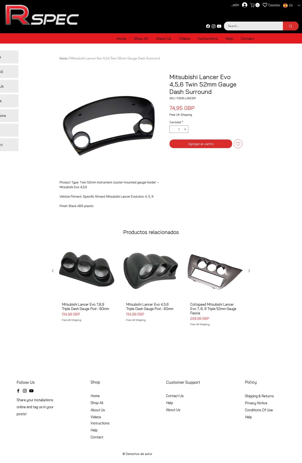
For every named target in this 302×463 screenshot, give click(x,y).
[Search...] (291, 26)
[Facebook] (208, 26)
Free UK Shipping (180, 114)
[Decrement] (172, 129)
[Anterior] (52, 270)
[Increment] (185, 129)
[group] (151, 286)
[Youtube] (219, 26)
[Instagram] (213, 26)
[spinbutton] (179, 129)
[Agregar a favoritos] (238, 143)
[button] (255, 5)
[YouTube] (31, 390)
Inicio (64, 58)
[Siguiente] (249, 270)
